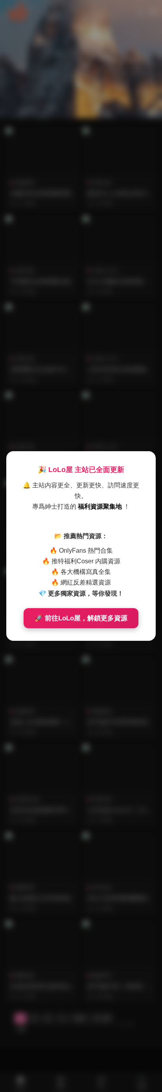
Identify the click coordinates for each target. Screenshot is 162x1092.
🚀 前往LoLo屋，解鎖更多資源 (81, 618)
